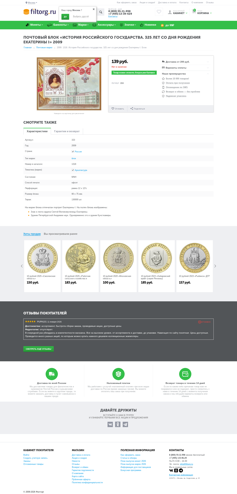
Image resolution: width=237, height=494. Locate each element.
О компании (197, 2)
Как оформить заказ (127, 2)
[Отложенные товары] (159, 12)
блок (74, 158)
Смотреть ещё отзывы (38, 349)
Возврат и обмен (80, 467)
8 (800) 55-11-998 (119, 11)
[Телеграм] (181, 472)
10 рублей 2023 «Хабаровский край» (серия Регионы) (117, 277)
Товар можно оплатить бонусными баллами (134, 72)
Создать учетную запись (35, 458)
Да (65, 17)
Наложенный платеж (118, 383)
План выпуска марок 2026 (133, 464)
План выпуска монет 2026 (133, 461)
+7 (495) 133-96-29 (178, 458)
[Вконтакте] (171, 472)
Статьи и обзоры (129, 458)
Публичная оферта (81, 479)
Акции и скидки (79, 458)
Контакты (183, 2)
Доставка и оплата (167, 2)
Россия (78, 151)
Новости (76, 461)
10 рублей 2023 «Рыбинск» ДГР (156, 276)
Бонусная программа (131, 470)
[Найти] (100, 12)
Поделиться (139, 109)
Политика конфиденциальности (87, 482)
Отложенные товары (33, 464)
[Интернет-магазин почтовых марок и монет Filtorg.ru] (39, 12)
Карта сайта (78, 476)
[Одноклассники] (176, 472)
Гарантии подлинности (83, 470)
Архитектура (81, 170)
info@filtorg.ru (186, 464)
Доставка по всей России (51, 383)
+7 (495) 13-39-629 (120, 13)
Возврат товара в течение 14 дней (185, 383)
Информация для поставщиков (136, 467)
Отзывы (210, 2)
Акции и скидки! (147, 2)
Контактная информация (181, 475)
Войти (26, 455)
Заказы (26, 461)
